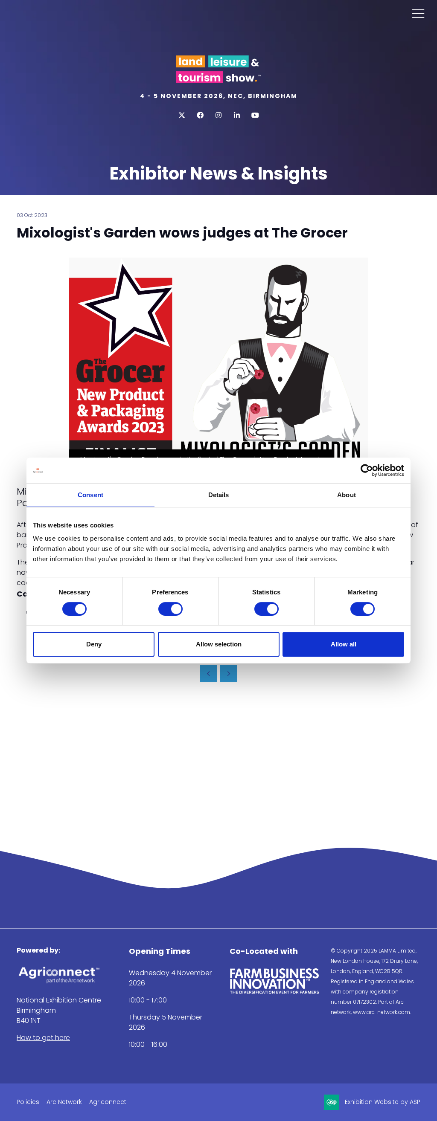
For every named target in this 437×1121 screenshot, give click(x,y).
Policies (28, 1102)
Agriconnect (107, 1102)
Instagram (219, 115)
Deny (94, 644)
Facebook (200, 115)
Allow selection (219, 644)
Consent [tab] (90, 494)
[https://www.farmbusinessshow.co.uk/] (275, 992)
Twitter (182, 115)
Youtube (255, 115)
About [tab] (346, 494)
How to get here (43, 1038)
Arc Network (64, 1102)
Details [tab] (218, 494)
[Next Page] (228, 673)
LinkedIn (237, 115)
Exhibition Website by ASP (382, 1102)
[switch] (170, 609)
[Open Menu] (418, 13)
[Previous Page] (208, 673)
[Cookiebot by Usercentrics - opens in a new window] (366, 470)
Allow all (343, 644)
